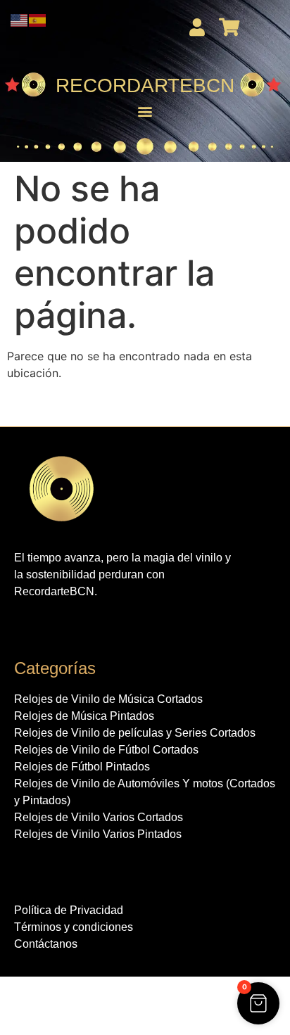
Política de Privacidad (68, 910)
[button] (145, 111)
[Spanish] (38, 19)
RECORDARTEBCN (145, 85)
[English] (20, 19)
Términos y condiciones (73, 927)
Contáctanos (45, 944)
